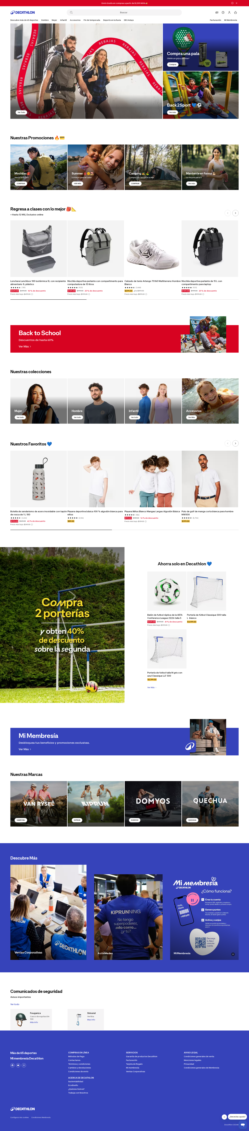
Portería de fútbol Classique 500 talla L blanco (206, 616)
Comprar (172, 64)
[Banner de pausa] (232, 3)
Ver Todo (21, 112)
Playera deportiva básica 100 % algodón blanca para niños (95, 513)
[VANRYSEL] (38, 804)
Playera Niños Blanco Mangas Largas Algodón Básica (152, 511)
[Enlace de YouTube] (18, 1065)
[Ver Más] (210, 401)
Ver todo (20, 417)
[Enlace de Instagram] (24, 1065)
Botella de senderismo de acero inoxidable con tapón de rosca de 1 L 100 (38, 513)
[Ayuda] (223, 12)
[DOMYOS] (153, 804)
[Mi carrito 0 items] (235, 12)
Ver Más (191, 417)
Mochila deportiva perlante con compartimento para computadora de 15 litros (95, 283)
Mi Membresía (230, 20)
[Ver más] (201, 95)
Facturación (215, 20)
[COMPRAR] (38, 167)
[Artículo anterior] (228, 213)
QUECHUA (192, 820)
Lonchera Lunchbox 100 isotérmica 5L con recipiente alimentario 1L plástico (38, 283)
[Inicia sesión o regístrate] (229, 12)
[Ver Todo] (86, 71)
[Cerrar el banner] (236, 3)
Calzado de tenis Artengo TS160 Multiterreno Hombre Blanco (153, 283)
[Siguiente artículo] (235, 213)
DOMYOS (134, 820)
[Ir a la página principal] (22, 12)
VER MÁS (77, 183)
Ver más (172, 112)
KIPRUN (77, 820)
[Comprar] (201, 47)
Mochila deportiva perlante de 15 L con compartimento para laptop (202, 283)
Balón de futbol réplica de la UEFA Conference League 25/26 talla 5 (165, 616)
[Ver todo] (38, 401)
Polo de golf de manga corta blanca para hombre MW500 (208, 513)
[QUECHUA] (210, 804)
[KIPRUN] (96, 804)
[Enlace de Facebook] (12, 1065)
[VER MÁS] (96, 167)
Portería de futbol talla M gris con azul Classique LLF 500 (165, 674)
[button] (32, 294)
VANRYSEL (21, 820)
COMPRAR (21, 183)
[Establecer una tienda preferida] (217, 12)
